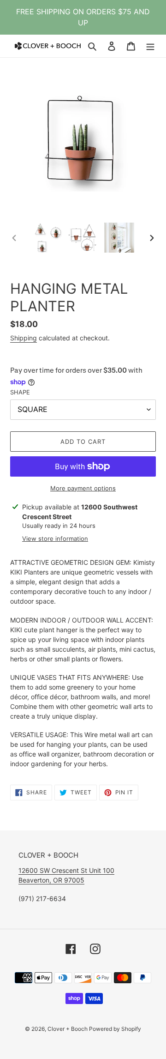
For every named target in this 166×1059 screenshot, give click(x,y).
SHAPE (20, 392)
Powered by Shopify (115, 1028)
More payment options (83, 488)
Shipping (23, 338)
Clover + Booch (68, 1028)
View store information (55, 538)
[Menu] (150, 46)
